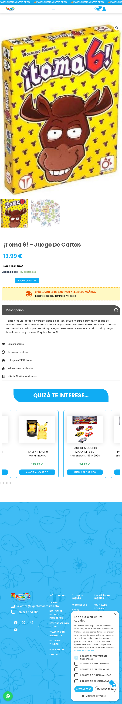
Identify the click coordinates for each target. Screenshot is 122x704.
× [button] (115, 614)
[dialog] (95, 656)
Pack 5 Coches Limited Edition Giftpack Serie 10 (85, 453)
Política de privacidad (84, 650)
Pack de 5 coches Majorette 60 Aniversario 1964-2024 (37, 451)
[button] (53, 8)
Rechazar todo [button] (105, 689)
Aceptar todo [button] (84, 689)
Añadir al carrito (27, 280)
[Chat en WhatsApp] (8, 696)
